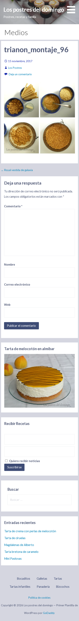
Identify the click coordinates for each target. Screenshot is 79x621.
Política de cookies (39, 597)
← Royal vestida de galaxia (17, 170)
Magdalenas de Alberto (19, 545)
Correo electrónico (17, 284)
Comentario (13, 206)
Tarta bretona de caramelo (21, 551)
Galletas (42, 578)
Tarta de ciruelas (15, 538)
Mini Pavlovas (13, 558)
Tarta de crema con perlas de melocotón (30, 531)
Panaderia (43, 586)
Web (7, 304)
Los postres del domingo (33, 9)
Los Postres (15, 67)
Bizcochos (62, 586)
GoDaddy (49, 613)
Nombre (9, 264)
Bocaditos (23, 578)
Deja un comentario (20, 74)
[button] (72, 7)
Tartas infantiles (20, 586)
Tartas (58, 578)
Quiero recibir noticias (24, 461)
